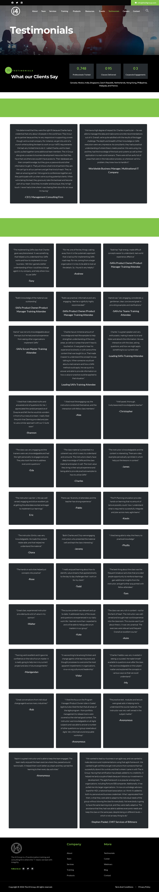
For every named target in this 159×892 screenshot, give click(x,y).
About (35, 11)
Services (52, 11)
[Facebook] (12, 3)
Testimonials (114, 11)
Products (77, 11)
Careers (126, 11)
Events (102, 11)
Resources (89, 11)
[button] (147, 11)
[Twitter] (17, 3)
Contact (136, 11)
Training (64, 11)
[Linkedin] (22, 3)
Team (43, 11)
